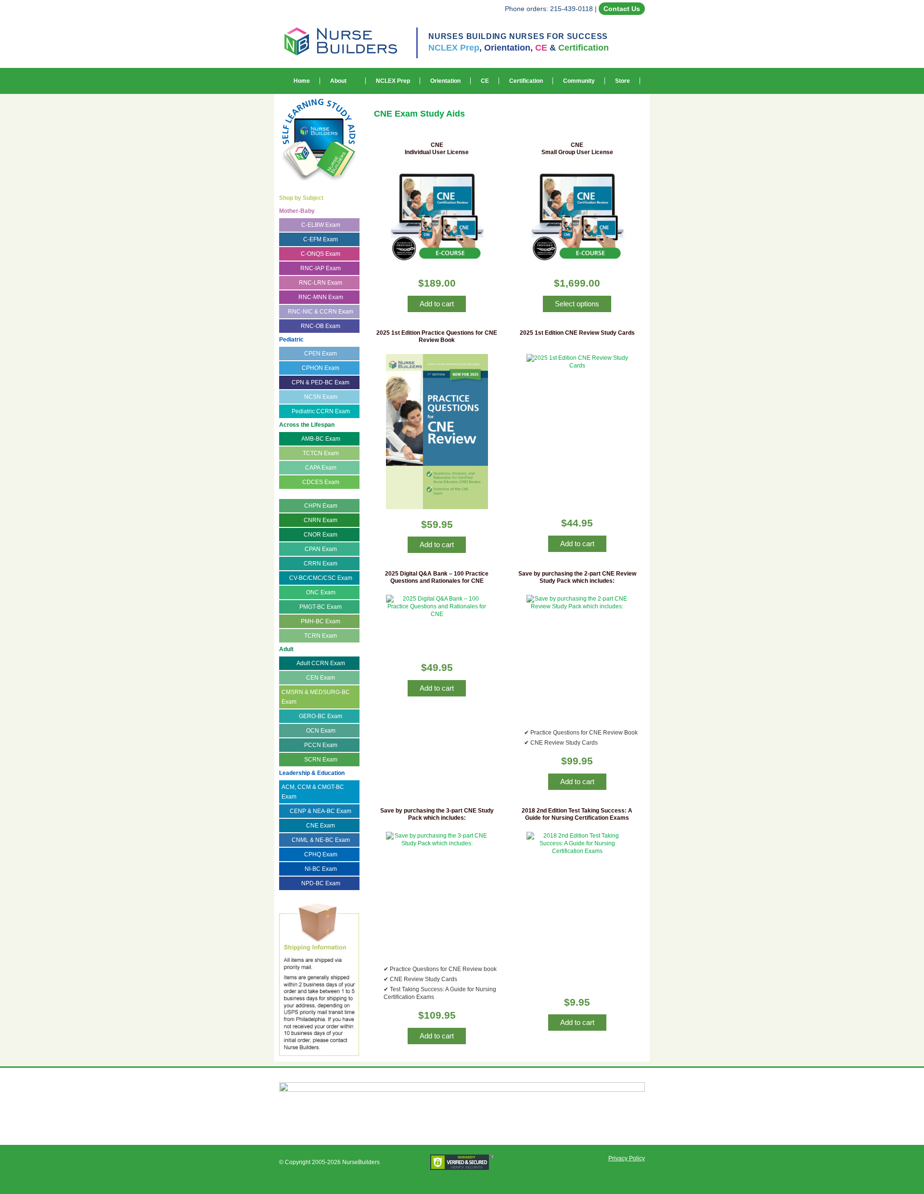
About (338, 81)
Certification (526, 81)
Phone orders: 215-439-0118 (549, 9)
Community (579, 81)
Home (302, 81)
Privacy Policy (626, 1158)
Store (622, 81)
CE (485, 81)
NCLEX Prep (393, 81)
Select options (577, 304)
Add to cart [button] (437, 304)
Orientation (445, 81)
